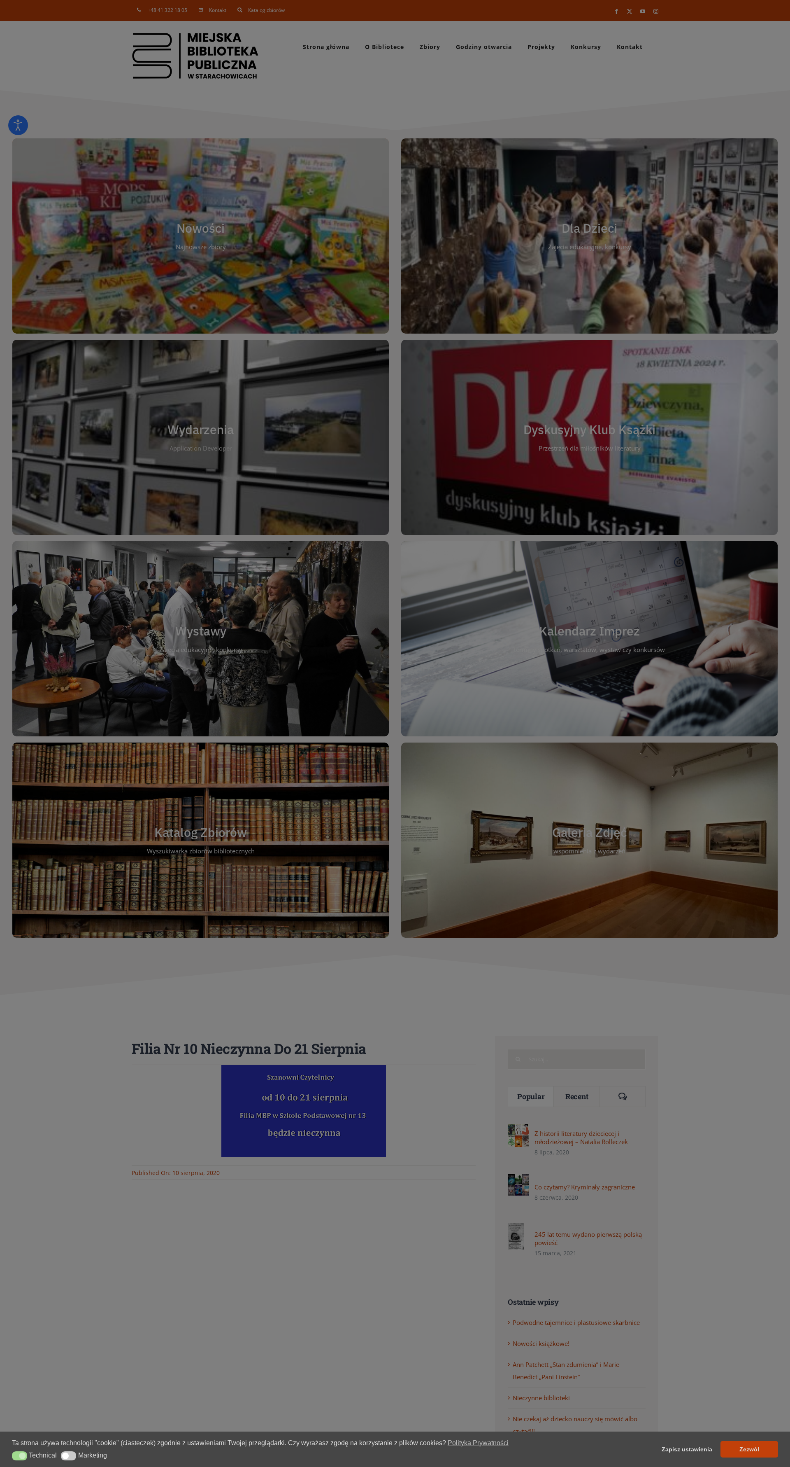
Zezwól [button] (749, 1449)
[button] (19, 1455)
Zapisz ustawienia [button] (687, 1449)
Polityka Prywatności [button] (478, 1442)
